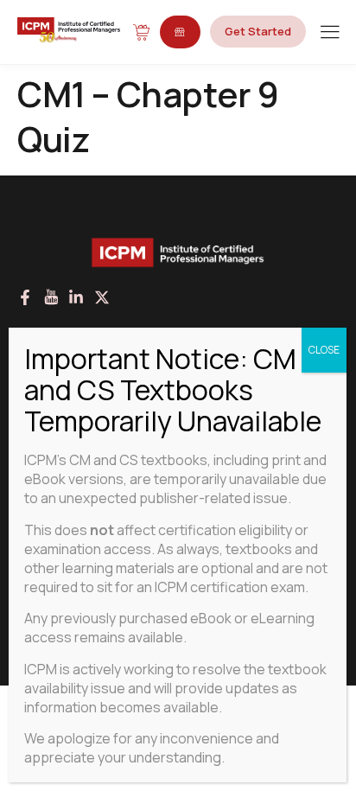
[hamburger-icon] (329, 33)
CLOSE (324, 349)
